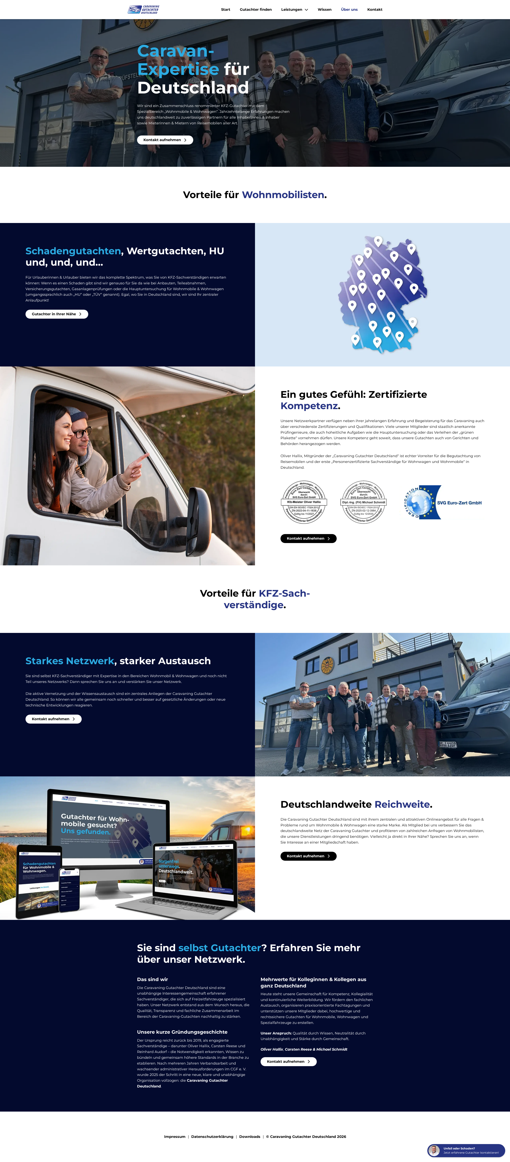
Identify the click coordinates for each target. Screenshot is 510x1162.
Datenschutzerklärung (212, 1136)
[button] (143, 9)
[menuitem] (225, 9)
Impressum (174, 1136)
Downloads (249, 1136)
